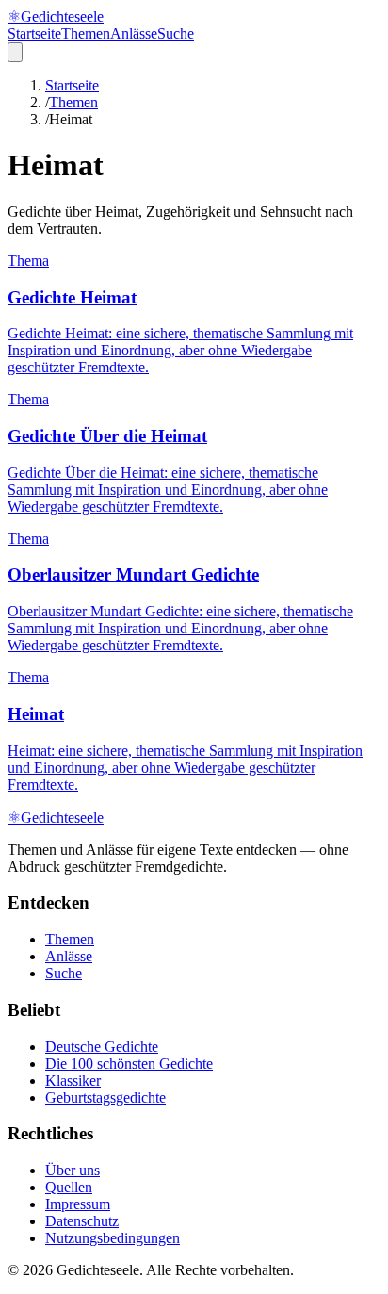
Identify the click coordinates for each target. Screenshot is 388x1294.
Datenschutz (82, 1221)
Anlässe (133, 33)
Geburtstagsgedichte (105, 1097)
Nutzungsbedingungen (112, 1238)
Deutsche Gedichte (101, 1047)
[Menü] (15, 52)
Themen (85, 33)
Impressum (77, 1204)
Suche (175, 33)
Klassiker (73, 1081)
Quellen (68, 1187)
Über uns (72, 1170)
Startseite (34, 33)
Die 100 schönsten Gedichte (129, 1064)
